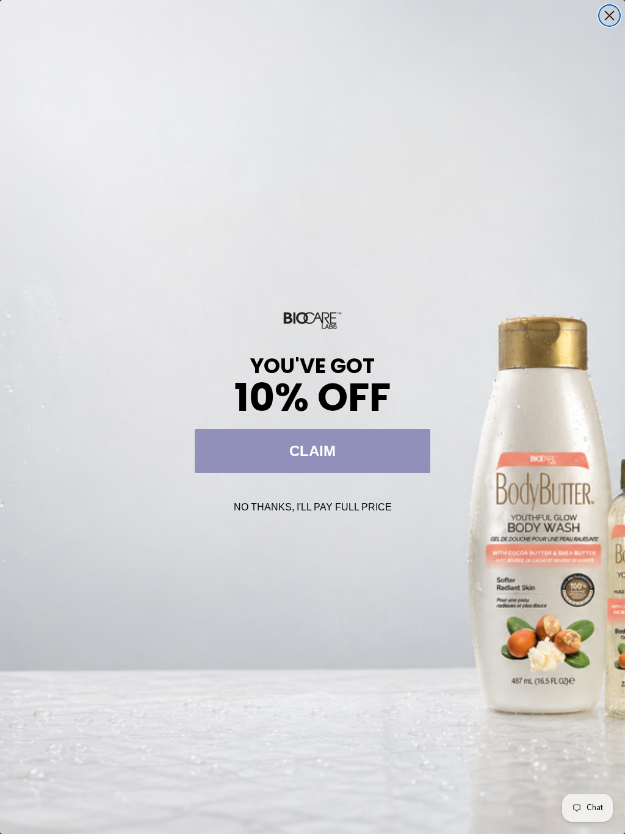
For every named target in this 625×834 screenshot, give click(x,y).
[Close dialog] (609, 15)
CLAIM (312, 451)
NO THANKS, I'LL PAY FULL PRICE (313, 507)
